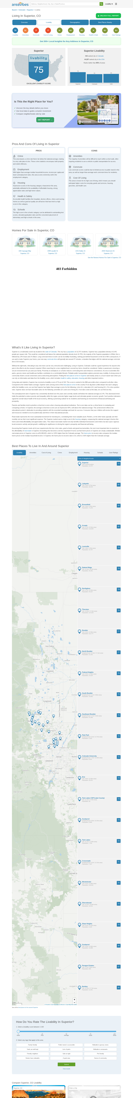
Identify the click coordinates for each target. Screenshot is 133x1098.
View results (66, 1069)
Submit (66, 1064)
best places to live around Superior (28, 1007)
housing (81, 378)
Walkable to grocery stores (100, 1045)
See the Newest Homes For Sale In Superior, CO (104, 257)
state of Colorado (51, 352)
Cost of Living (46, 452)
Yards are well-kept (32, 1049)
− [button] (74, 1002)
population (71, 352)
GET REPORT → (45, 120)
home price (88, 433)
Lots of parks (66, 1049)
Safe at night (66, 1053)
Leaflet (75, 1004)
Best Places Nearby (105, 22)
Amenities (33, 452)
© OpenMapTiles (69, 1004)
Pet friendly (100, 1053)
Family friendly (32, 1045)
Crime (60, 452)
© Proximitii (47, 1004)
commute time (52, 359)
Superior (30, 10)
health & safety (66, 378)
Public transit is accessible (66, 1045)
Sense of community (100, 1058)
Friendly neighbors (32, 1053)
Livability (108, 4)
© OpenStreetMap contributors (57, 1004)
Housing (86, 452)
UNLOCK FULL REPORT (109, 15)
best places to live (69, 385)
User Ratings (113, 452)
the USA (101, 59)
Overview (24, 22)
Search (14, 10)
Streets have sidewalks (33, 1058)
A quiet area (66, 1058)
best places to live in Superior (76, 376)
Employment (73, 452)
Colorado (22, 10)
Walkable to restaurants (100, 1049)
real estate (27, 431)
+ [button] (74, 999)
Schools (100, 452)
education (75, 378)
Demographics (75, 22)
